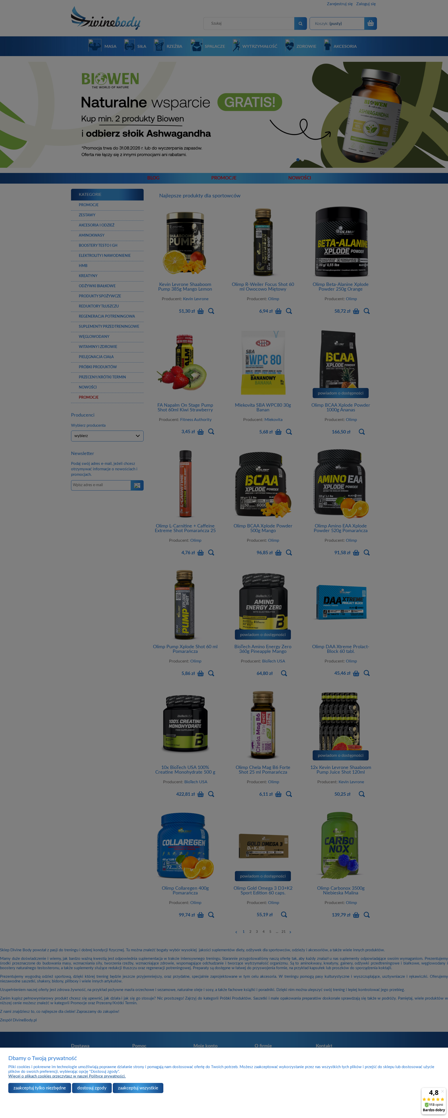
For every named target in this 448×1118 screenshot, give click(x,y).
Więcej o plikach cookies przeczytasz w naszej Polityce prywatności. (67, 1076)
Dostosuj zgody (92, 1088)
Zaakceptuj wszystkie (138, 1088)
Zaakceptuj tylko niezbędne (39, 1088)
